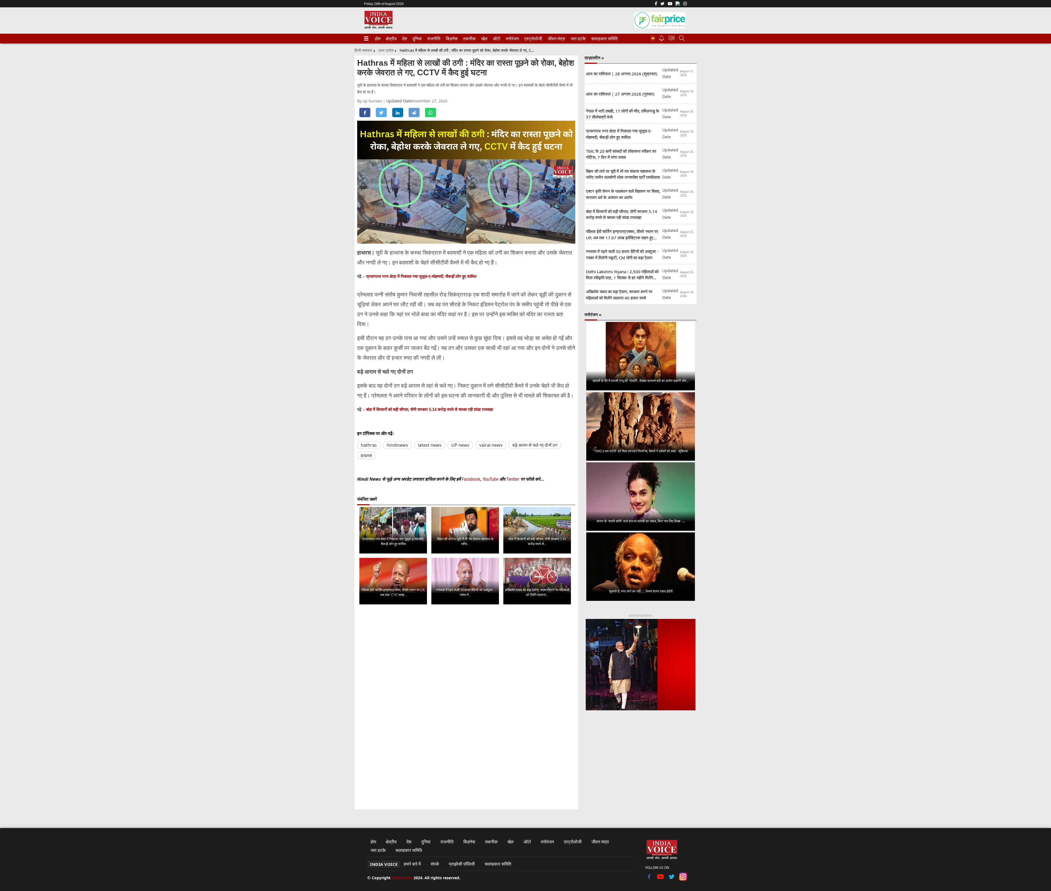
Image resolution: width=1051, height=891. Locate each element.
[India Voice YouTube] (661, 879)
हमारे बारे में (412, 864)
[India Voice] (378, 27)
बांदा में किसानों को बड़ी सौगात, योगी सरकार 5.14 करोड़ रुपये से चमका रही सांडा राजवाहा (429, 409)
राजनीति (433, 39)
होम (377, 39)
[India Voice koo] (677, 5)
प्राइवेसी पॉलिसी (462, 864)
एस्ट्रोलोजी (532, 39)
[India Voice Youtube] (670, 4)
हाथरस (366, 455)
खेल (484, 39)
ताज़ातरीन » (594, 58)
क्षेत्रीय (390, 39)
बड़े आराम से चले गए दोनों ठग (534, 445)
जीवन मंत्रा (555, 39)
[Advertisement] (641, 760)
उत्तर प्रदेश (386, 50)
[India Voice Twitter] (662, 4)
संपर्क (435, 864)
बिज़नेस (451, 39)
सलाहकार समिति (602, 39)
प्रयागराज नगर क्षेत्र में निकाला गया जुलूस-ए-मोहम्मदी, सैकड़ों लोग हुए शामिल (421, 276)
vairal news (491, 445)
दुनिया (416, 39)
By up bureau (370, 100)
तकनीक (468, 39)
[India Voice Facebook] (656, 4)
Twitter (512, 479)
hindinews (397, 445)
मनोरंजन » (593, 315)
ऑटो (496, 39)
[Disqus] (466, 677)
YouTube (491, 479)
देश (404, 39)
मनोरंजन (511, 39)
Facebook (471, 479)
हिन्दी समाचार (363, 50)
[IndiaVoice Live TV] (672, 39)
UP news (460, 445)
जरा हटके (577, 39)
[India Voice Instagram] (685, 4)
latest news (429, 445)
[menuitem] (377, 39)
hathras (369, 445)
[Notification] (661, 39)
